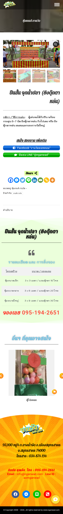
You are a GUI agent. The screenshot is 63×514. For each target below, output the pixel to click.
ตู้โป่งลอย (31, 400)
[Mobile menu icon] (57, 4)
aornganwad (32, 477)
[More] (52, 180)
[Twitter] (22, 180)
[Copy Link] (46, 180)
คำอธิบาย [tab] (8, 210)
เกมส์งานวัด (17, 193)
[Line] (28, 180)
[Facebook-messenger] (26, 494)
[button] (55, 44)
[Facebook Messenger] (16, 180)
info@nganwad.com (30, 474)
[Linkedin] (34, 180)
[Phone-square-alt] (47, 494)
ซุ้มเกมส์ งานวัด (18, 188)
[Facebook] (10, 180)
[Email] (40, 180)
